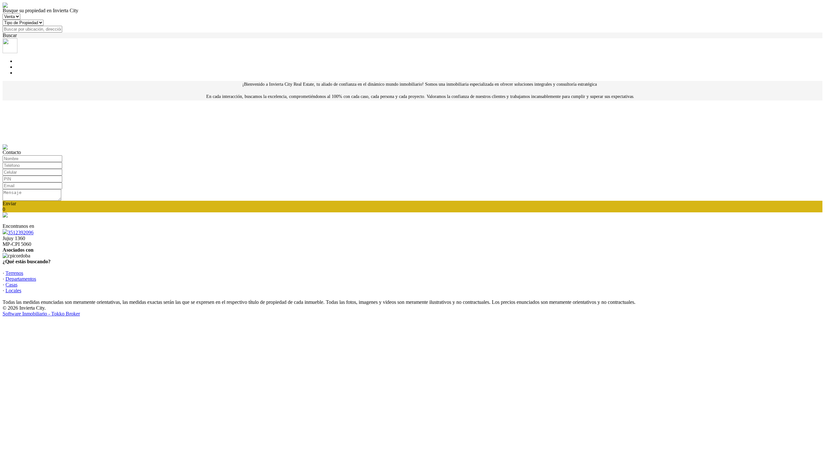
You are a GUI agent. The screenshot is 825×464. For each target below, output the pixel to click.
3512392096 (21, 232)
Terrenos (14, 273)
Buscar (10, 35)
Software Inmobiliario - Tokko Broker (41, 313)
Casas (11, 284)
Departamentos (20, 279)
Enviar (9, 203)
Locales (13, 290)
